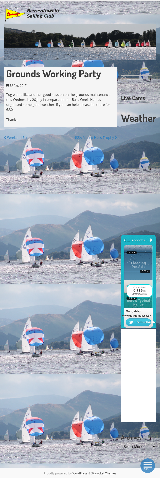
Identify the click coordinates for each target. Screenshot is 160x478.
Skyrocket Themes (103, 473)
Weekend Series (19, 137)
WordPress (80, 473)
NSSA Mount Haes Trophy (94, 137)
